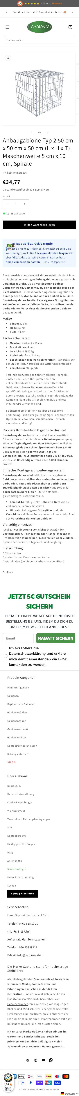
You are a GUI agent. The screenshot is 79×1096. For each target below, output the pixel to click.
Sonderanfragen (16, 869)
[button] (7, 27)
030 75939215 (28, 947)
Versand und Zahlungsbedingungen (28, 819)
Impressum (14, 785)
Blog (10, 852)
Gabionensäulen (17, 712)
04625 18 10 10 (28, 923)
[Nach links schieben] (31, 132)
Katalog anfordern (18, 754)
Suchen (11, 885)
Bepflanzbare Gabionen (21, 704)
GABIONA (31, 1089)
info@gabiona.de (29, 955)
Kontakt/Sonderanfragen (22, 745)
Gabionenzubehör (18, 729)
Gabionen (13, 695)
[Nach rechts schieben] (48, 132)
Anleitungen (14, 860)
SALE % (11, 762)
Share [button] (9, 572)
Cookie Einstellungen (20, 802)
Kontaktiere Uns (17, 835)
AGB (9, 827)
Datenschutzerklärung (20, 794)
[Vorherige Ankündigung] (7, 12)
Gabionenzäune (16, 721)
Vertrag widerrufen (22, 893)
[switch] (8, 1089)
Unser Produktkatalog (20, 877)
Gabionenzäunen (17, 1004)
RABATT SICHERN (55, 638)
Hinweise (57, 3)
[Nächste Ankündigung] (72, 12)
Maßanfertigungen (18, 687)
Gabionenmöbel (17, 737)
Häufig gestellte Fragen (21, 844)
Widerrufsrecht (16, 811)
